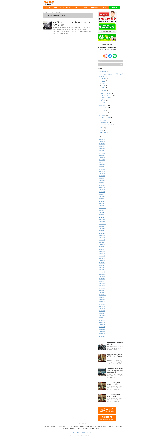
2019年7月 (102, 237)
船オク (89, 432)
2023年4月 (102, 178)
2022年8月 (102, 189)
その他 (101, 130)
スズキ (103, 83)
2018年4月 (102, 256)
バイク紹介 (103, 120)
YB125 (66, 29)
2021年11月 (102, 205)
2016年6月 (102, 304)
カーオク (84, 432)
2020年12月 (102, 224)
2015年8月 (102, 306)
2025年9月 (102, 141)
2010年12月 (102, 336)
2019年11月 (102, 233)
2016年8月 (102, 299)
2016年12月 (102, 290)
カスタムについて (105, 122)
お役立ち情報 (102, 71)
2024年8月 (102, 157)
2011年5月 (102, 324)
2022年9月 (102, 187)
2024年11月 (102, 153)
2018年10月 (102, 242)
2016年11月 (102, 292)
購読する (102, 61)
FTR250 (62, 29)
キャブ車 (84, 29)
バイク (68, 27)
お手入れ (103, 100)
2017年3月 (102, 283)
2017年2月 (102, 285)
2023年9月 (102, 171)
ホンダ (103, 81)
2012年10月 (102, 315)
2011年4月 (102, 327)
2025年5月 (102, 146)
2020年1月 (102, 231)
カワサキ (104, 78)
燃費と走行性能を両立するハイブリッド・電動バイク (114, 356)
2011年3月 (102, 329)
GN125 (69, 29)
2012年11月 (102, 313)
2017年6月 (102, 276)
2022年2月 (102, 198)
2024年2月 (102, 162)
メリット (72, 27)
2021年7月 (102, 215)
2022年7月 (102, 192)
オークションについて (106, 95)
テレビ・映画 (104, 107)
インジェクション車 (76, 29)
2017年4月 (102, 281)
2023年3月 (102, 180)
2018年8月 (102, 247)
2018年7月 (102, 249)
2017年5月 (102, 279)
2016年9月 (102, 297)
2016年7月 (102, 301)
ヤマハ (103, 85)
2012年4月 (102, 320)
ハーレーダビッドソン (106, 124)
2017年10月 (102, 269)
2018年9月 (102, 244)
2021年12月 (102, 203)
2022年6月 (102, 194)
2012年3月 (102, 322)
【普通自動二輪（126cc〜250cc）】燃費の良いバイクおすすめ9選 (115, 370)
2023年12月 (102, 166)
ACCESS (104, 90)
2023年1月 (102, 185)
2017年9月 (102, 272)
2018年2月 (102, 260)
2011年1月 (102, 333)
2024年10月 (102, 155)
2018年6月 (102, 251)
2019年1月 (102, 240)
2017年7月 (102, 274)
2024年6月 (102, 160)
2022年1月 (102, 201)
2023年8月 (102, 173)
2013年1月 (102, 311)
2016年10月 (102, 295)
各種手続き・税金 (105, 97)
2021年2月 (102, 219)
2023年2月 (102, 182)
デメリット (77, 27)
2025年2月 (102, 148)
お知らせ (101, 127)
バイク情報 (102, 115)
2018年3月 (102, 258)
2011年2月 (102, 331)
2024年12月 (102, 150)
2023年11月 (102, 169)
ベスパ (103, 87)
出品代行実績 (102, 132)
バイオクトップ (76, 432)
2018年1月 (102, 263)
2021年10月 (102, 208)
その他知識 (63, 27)
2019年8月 (102, 235)
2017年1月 (102, 288)
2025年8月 (102, 144)
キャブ (82, 27)
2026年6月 (102, 139)
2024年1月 (102, 164)
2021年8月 (102, 212)
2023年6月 (102, 176)
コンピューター (56, 29)
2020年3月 (102, 228)
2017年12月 (102, 265)
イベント (103, 110)
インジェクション (88, 27)
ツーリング (103, 112)
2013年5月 (102, 308)
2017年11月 (102, 267)
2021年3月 (102, 217)
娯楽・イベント (103, 105)
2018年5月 (102, 253)
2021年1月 (102, 221)
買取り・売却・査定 (106, 93)
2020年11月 (102, 226)
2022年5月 (102, 196)
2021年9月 (102, 210)
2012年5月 (102, 317)
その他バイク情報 (105, 117)
